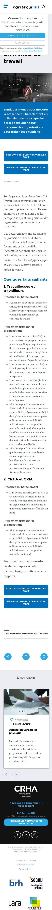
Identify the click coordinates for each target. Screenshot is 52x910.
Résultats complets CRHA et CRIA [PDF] (25, 169)
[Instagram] (34, 834)
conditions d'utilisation (33, 49)
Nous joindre (26, 805)
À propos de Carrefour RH (26, 803)
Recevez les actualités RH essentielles (26, 822)
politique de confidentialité (32, 52)
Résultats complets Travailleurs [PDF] (26, 156)
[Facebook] (17, 834)
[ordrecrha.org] (26, 791)
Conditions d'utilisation (26, 865)
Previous (5, 774)
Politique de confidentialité (26, 860)
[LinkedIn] (26, 834)
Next (15, 774)
